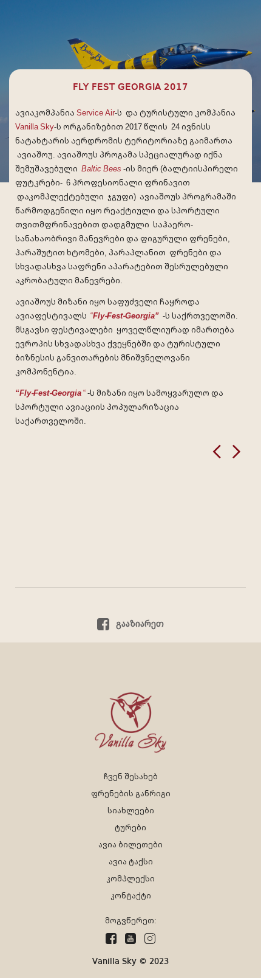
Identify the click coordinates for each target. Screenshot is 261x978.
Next (237, 452)
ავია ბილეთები (130, 844)
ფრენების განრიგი (131, 793)
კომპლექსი (130, 878)
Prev (217, 452)
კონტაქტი (130, 895)
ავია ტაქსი (131, 861)
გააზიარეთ (139, 623)
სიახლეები (130, 810)
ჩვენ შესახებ (131, 776)
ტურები (130, 827)
